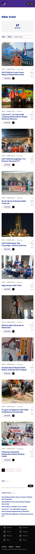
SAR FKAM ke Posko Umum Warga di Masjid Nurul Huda (13, 73)
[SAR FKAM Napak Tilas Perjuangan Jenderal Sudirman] (17, 225)
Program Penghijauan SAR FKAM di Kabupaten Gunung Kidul (15, 411)
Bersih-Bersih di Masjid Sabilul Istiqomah (14, 202)
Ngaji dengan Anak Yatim (12, 285)
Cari (30, 486)
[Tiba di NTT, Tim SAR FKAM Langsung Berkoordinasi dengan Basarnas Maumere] (17, 96)
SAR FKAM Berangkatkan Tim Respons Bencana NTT (13, 160)
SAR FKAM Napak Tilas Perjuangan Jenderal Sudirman (14, 244)
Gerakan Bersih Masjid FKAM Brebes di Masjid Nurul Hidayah (14, 368)
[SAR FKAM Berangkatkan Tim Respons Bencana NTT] (17, 141)
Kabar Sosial (11, 69)
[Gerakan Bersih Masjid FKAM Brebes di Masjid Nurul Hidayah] (17, 349)
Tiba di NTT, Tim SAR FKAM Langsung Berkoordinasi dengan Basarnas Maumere (14, 116)
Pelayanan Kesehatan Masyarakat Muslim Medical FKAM (13, 454)
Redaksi (11, 547)
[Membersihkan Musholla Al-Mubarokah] (17, 307)
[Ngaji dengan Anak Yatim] (17, 267)
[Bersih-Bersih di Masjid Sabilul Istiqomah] (17, 183)
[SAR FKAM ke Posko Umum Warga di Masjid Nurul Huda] (17, 54)
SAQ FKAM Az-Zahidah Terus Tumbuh (14, 507)
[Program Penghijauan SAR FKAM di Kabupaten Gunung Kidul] (17, 391)
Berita (10, 37)
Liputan (4, 547)
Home (3, 37)
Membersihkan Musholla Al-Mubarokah (13, 326)
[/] (28, 3)
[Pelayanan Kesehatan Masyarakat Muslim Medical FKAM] (17, 434)
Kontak (18, 547)
